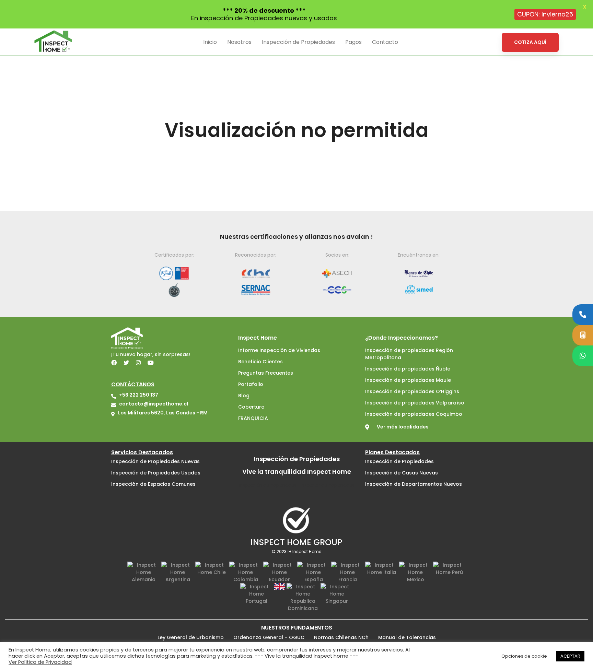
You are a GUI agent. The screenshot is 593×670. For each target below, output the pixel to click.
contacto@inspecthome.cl (153, 403)
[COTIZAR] (582, 335)
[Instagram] (138, 362)
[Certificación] (174, 273)
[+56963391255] (582, 355)
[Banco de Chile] (419, 273)
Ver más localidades (403, 426)
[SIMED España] (419, 289)
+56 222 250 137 (138, 394)
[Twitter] (126, 362)
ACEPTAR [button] (570, 656)
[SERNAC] (256, 289)
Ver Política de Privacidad (40, 662)
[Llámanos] (582, 314)
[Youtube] (150, 362)
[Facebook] (113, 362)
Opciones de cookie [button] (524, 656)
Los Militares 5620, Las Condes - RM (163, 412)
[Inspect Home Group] (296, 520)
